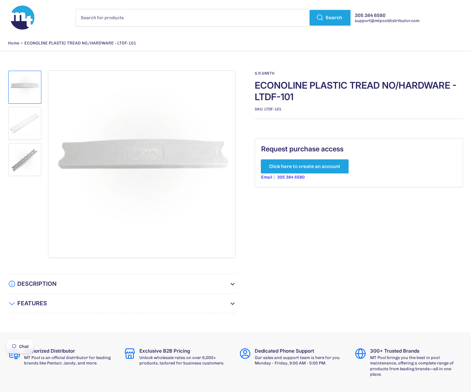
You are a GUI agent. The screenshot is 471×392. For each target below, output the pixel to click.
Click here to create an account (304, 166)
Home (13, 43)
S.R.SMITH (264, 73)
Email (267, 177)
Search (334, 17)
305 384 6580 (291, 177)
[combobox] (214, 18)
